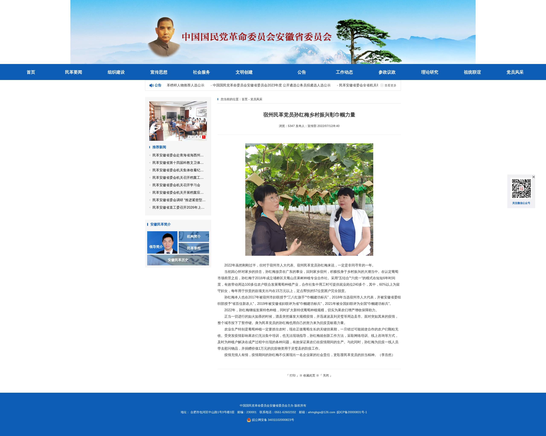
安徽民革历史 (178, 260)
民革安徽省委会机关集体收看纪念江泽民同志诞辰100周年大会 (179, 170)
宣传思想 (158, 72)
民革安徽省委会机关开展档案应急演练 (179, 192)
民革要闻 (73, 72)
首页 (31, 72)
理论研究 (429, 72)
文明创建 (244, 72)
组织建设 (116, 72)
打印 (293, 375)
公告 (302, 72)
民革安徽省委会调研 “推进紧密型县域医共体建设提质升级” (179, 200)
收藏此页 (309, 375)
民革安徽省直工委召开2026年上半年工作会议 (179, 207)
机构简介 (194, 236)
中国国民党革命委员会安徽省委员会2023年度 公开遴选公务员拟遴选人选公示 (266, 85)
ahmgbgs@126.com (321, 412)
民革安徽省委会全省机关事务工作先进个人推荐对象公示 (375, 85)
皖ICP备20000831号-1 (352, 412)
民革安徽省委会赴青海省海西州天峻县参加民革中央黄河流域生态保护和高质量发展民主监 (179, 155)
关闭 (326, 375)
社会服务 (201, 72)
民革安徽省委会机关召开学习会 (176, 185)
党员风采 (515, 72)
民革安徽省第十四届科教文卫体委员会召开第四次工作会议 (179, 162)
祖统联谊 (472, 72)
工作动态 (344, 72)
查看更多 (390, 85)
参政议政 (387, 72)
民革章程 (194, 248)
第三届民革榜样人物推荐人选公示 (172, 85)
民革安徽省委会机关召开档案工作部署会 (179, 177)
